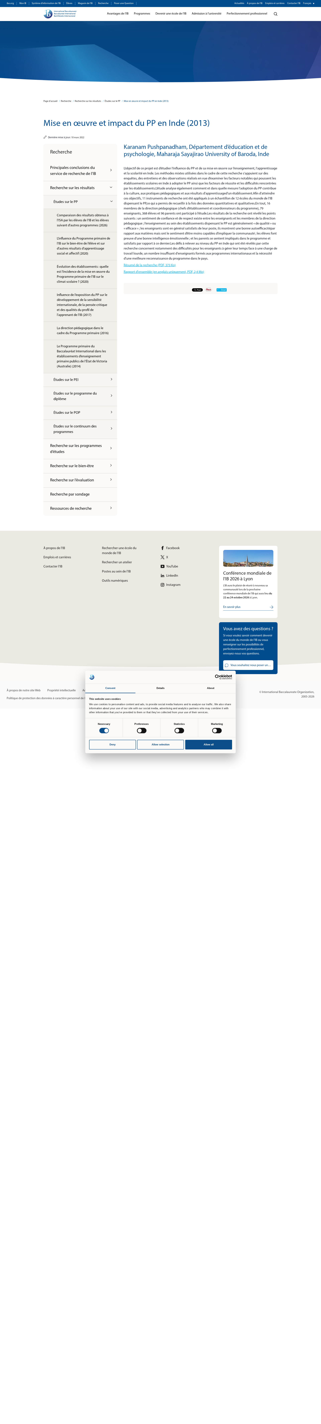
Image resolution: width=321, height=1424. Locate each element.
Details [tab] (160, 688)
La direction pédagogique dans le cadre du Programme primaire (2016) (83, 331)
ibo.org (10, 3)
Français (307, 3)
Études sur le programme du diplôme (75, 396)
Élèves (69, 3)
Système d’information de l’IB (46, 3)
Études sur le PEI (66, 380)
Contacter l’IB (293, 3)
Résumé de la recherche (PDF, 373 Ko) (150, 265)
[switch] (141, 730)
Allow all (209, 744)
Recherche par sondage (70, 495)
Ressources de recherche (71, 509)
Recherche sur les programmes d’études (76, 449)
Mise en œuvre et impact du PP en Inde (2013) (146, 101)
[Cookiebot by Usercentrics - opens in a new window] (217, 677)
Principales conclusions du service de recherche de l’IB (73, 171)
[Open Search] (276, 14)
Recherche (103, 3)
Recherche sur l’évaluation (72, 480)
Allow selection (161, 744)
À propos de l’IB (254, 3)
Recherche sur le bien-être (72, 466)
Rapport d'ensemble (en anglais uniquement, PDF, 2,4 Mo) (164, 272)
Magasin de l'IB (85, 3)
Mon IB (22, 3)
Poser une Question (124, 3)
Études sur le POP (67, 413)
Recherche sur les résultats (88, 101)
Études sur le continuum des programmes (75, 429)
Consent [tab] (110, 688)
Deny (113, 744)
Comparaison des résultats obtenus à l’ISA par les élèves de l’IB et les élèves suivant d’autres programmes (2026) (83, 220)
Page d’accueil (50, 101)
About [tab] (210, 688)
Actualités (239, 3)
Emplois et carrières (275, 3)
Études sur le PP (112, 101)
